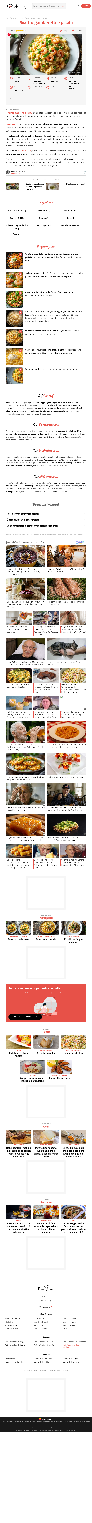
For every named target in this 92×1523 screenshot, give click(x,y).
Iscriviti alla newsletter (25, 1017)
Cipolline (43, 218)
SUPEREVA (46, 1424)
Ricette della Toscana (71, 1362)
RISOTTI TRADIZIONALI (73, 936)
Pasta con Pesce (11, 1326)
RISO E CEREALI (30, 18)
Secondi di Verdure (41, 1329)
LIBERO (4, 1422)
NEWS (73, 1220)
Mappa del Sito (55, 1370)
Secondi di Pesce (69, 1319)
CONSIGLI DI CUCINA (18, 1145)
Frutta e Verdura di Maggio (15, 1342)
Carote (69, 218)
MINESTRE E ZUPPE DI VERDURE (46, 936)
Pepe (15, 234)
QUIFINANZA (77, 1422)
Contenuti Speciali (30, 1370)
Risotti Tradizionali (41, 1322)
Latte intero (66, 225)
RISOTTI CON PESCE (42, 18)
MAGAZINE (19, 1220)
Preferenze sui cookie (60, 1427)
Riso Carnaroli (14, 210)
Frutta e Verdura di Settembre (74, 1342)
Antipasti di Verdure (12, 1319)
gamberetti (12, 124)
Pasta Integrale (39, 1319)
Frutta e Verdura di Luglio (43, 1342)
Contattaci (43, 1370)
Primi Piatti (9, 1322)
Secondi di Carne (69, 1322)
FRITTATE (18, 1050)
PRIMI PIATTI (21, 18)
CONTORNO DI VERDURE (73, 1050)
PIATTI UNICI (32, 1075)
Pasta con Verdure (12, 1329)
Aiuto (70, 1427)
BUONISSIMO (86, 1422)
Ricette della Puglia (70, 1359)
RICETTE (13, 18)
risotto (11, 113)
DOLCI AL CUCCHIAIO (46, 1050)
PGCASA (40, 1422)
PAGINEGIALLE (18, 1422)
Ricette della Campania (43, 1359)
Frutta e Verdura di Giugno (15, 1345)
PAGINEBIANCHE (48, 1422)
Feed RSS (65, 1370)
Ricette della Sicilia (41, 1362)
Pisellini (41, 210)
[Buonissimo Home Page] (10, 6)
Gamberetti (14, 218)
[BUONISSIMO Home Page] (46, 1288)
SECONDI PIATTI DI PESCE (59, 1075)
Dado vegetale (43, 225)
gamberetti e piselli (23, 113)
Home (7, 18)
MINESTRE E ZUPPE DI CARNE (18, 936)
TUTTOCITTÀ (58, 1422)
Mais (65, 210)
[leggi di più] (85, 172)
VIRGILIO (10, 1422)
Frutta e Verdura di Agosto (44, 1345)
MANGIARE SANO (46, 1220)
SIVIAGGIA (70, 1422)
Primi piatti (46, 917)
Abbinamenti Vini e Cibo (14, 1362)
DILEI (64, 1422)
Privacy (39, 1427)
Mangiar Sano (10, 1359)
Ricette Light (18, 99)
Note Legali (31, 1427)
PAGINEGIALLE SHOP (30, 1422)
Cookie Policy (48, 1427)
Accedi (86, 6)
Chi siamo (23, 1427)
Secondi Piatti (39, 1326)
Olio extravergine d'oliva (17, 225)
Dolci (65, 1329)
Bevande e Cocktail (70, 1326)
